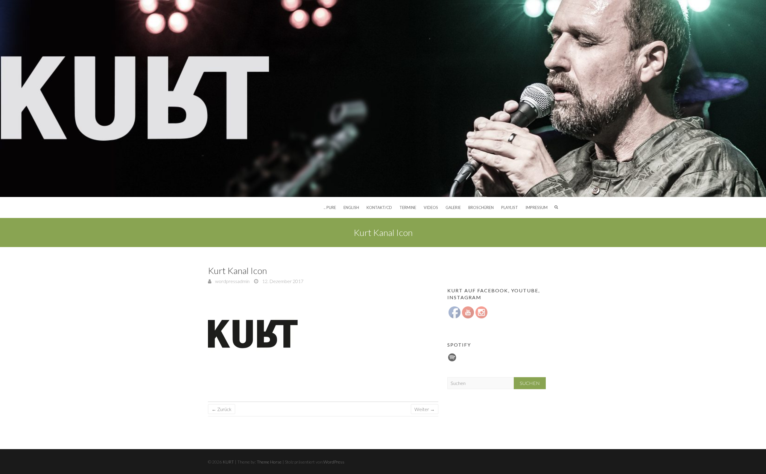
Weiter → (424, 409)
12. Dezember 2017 (282, 281)
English (351, 207)
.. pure (330, 207)
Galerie (453, 207)
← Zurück (222, 409)
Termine (407, 207)
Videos (431, 207)
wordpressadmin (232, 281)
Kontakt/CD (379, 207)
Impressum (536, 207)
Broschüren (481, 207)
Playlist (509, 207)
